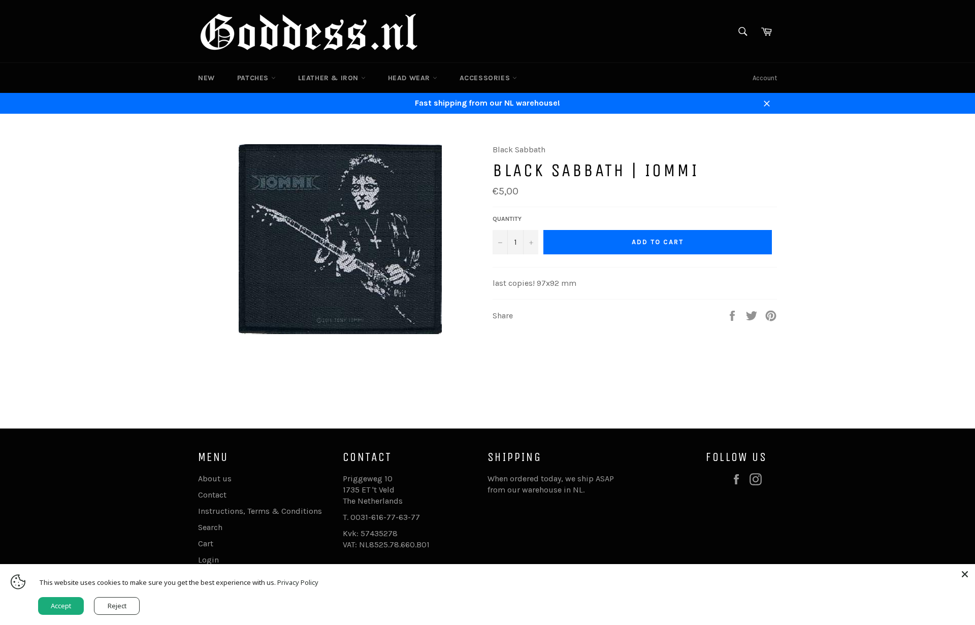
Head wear (410, 78)
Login (208, 560)
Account (765, 78)
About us (215, 478)
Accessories (486, 78)
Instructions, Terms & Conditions (260, 511)
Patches (254, 78)
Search (210, 527)
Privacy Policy (297, 582)
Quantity (507, 218)
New (206, 78)
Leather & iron (329, 78)
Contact (212, 495)
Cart (205, 543)
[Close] (965, 574)
